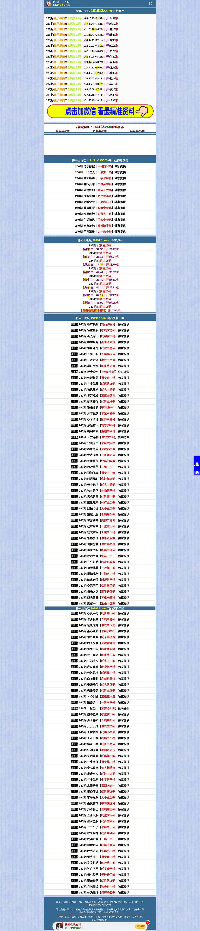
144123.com (100, 130)
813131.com (137, 130)
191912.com (63, 130)
